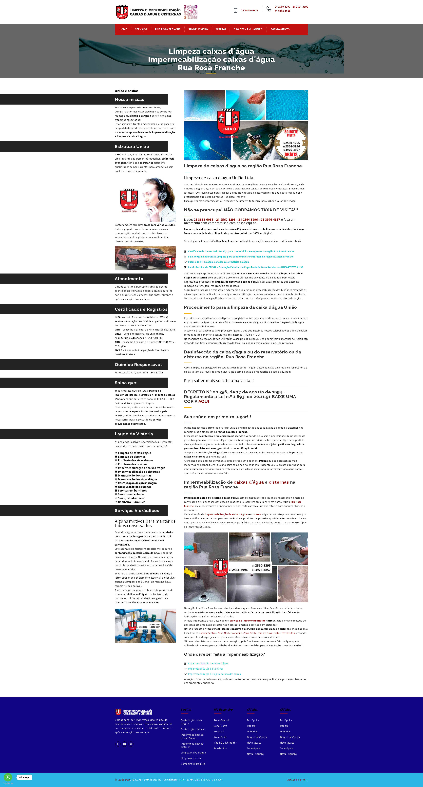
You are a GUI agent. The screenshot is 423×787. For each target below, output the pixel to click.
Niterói (221, 29)
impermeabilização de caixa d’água (226, 514)
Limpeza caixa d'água (193, 752)
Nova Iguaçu (254, 742)
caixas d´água (249, 482)
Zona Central (208, 633)
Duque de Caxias (257, 737)
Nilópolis (252, 731)
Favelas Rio (288, 633)
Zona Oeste (250, 633)
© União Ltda (122, 779)
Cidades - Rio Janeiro (248, 29)
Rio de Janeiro (198, 29)
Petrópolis (253, 720)
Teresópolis (254, 748)
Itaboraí (251, 725)
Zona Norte (224, 633)
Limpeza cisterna (191, 758)
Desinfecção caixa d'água (191, 722)
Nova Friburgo (255, 753)
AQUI (203, 401)
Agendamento (280, 29)
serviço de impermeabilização (248, 620)
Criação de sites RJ (297, 779)
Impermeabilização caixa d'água (192, 736)
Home (123, 29)
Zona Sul (237, 633)
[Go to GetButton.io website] (8, 784)
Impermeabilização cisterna (192, 745)
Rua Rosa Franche (167, 29)
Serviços (141, 29)
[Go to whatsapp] (8, 777)
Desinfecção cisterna (193, 729)
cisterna (256, 514)
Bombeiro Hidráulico (193, 763)
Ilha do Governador (269, 633)
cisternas (279, 482)
